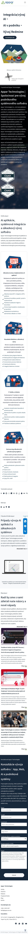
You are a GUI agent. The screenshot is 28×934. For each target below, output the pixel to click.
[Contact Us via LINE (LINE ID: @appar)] (25, 526)
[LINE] (16, 924)
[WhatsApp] (19, 924)
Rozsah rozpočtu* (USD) (7, 843)
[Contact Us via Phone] (25, 531)
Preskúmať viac (21, 549)
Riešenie (3, 894)
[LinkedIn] (23, 924)
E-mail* (3, 814)
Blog (2, 898)
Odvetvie (3, 891)
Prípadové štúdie (5, 896)
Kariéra (2, 900)
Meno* (2, 807)
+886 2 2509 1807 (5, 908)
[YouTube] (26, 924)
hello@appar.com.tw (6, 910)
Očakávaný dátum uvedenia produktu (10, 836)
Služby (2, 889)
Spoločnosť (4, 822)
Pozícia (3, 829)
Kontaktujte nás (9, 37)
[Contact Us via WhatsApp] (25, 521)
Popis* (2, 851)
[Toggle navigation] (25, 2)
